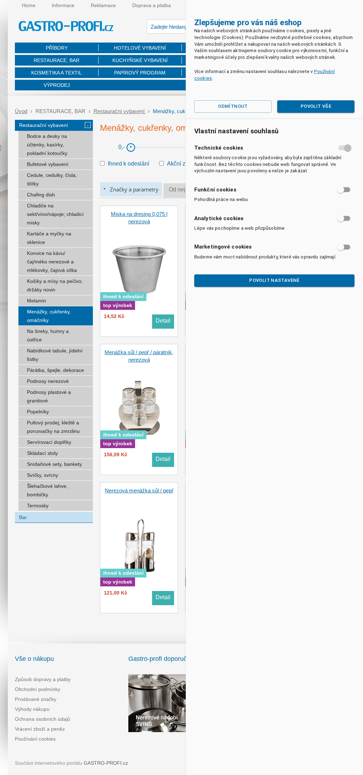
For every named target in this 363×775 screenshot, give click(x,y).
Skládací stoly (42, 453)
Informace (63, 5)
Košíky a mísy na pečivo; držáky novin (55, 285)
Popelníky (38, 411)
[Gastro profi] (66, 27)
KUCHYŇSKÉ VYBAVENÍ (140, 60)
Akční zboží (181, 164)
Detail (163, 321)
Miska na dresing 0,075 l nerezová (139, 217)
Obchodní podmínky (37, 689)
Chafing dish (41, 194)
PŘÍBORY (57, 48)
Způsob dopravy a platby (43, 679)
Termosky (38, 505)
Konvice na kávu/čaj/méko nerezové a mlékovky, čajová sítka (52, 261)
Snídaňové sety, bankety (54, 464)
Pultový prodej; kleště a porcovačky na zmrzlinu (53, 427)
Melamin (36, 300)
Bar (23, 517)
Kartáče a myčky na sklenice (49, 238)
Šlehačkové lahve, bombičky (47, 490)
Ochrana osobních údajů (42, 719)
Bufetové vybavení (47, 164)
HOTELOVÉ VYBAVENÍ (140, 48)
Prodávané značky (35, 699)
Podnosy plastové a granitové (49, 396)
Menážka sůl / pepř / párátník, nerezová (139, 356)
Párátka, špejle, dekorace (55, 370)
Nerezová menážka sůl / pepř (139, 490)
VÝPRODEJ (57, 85)
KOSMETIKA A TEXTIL (56, 73)
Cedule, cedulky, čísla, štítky (52, 179)
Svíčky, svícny (42, 475)
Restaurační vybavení (120, 111)
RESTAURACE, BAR (56, 60)
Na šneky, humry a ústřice (48, 335)
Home (28, 5)
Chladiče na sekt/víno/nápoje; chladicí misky (55, 214)
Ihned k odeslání (128, 164)
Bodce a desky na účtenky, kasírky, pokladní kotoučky (47, 144)
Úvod (21, 111)
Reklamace (103, 5)
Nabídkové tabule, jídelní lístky (55, 355)
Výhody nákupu (32, 709)
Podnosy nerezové (48, 381)
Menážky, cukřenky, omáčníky (49, 316)
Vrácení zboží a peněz (40, 729)
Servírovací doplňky (49, 442)
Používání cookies (35, 739)
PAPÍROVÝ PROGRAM (140, 73)
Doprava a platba (151, 5)
